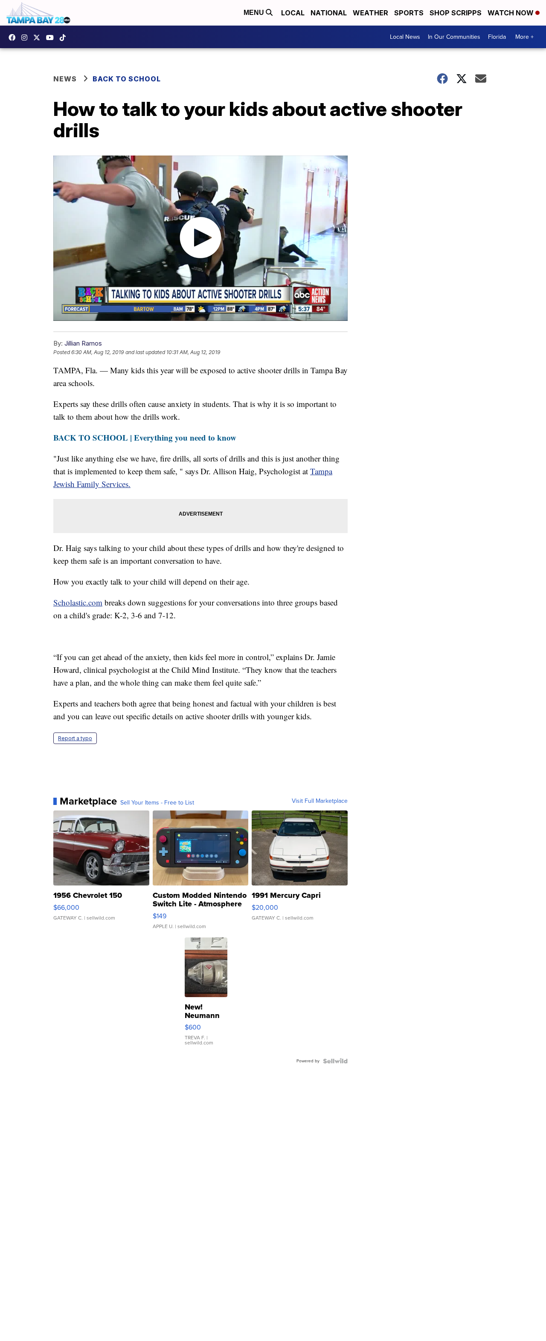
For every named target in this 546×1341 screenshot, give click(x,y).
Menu (255, 12)
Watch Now (511, 13)
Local (293, 13)
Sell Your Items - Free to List (157, 803)
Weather (370, 13)
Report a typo (75, 738)
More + (524, 36)
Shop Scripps (456, 13)
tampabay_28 (26, 37)
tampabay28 (38, 37)
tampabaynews (14, 37)
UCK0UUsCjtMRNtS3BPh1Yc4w (52, 37)
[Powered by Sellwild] (335, 1061)
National (329, 13)
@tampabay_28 (65, 37)
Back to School (127, 79)
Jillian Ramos (83, 343)
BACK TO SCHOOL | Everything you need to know (144, 437)
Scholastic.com (77, 602)
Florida (497, 36)
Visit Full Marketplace (320, 801)
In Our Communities (454, 36)
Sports (409, 13)
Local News (405, 36)
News (65, 79)
